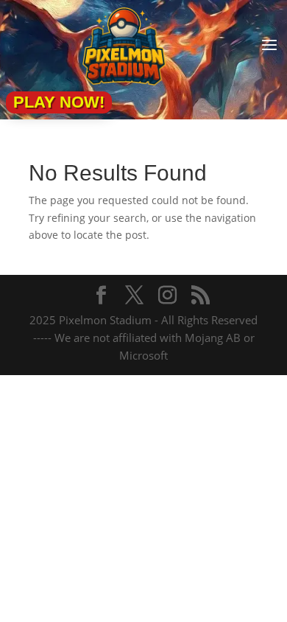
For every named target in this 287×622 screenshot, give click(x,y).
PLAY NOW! (58, 102)
